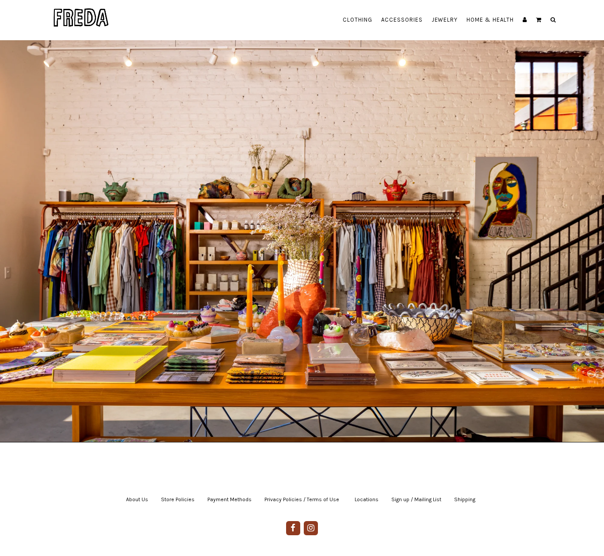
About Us (137, 499)
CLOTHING (357, 19)
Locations (366, 499)
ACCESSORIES (402, 19)
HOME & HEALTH (490, 19)
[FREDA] (81, 11)
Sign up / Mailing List (416, 499)
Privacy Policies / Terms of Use (301, 499)
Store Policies (178, 499)
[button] (538, 20)
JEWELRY (445, 19)
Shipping (464, 499)
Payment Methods (229, 499)
